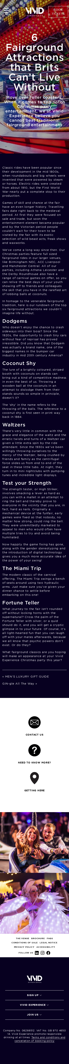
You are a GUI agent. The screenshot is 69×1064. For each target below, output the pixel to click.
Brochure (38, 938)
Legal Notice (49, 943)
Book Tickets (58, 11)
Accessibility (45, 947)
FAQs (50, 938)
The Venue (22, 938)
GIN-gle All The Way (18, 683)
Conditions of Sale (25, 943)
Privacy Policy (24, 947)
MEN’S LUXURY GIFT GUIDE (27, 676)
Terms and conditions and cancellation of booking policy (40, 1039)
